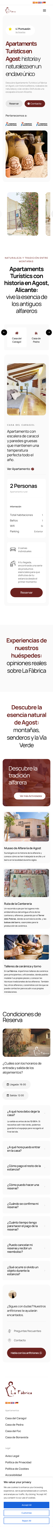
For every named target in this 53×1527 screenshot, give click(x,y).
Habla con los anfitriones (25, 1353)
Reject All (26, 1520)
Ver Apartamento (18, 469)
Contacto (35, 103)
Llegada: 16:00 (18, 1084)
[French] (42, 2)
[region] (26, 1502)
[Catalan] (36, 2)
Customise (26, 1512)
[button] (41, 389)
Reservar (14, 103)
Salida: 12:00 (17, 1095)
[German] (44, 2)
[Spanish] (34, 2)
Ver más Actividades (31, 796)
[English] (39, 2)
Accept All (26, 1505)
